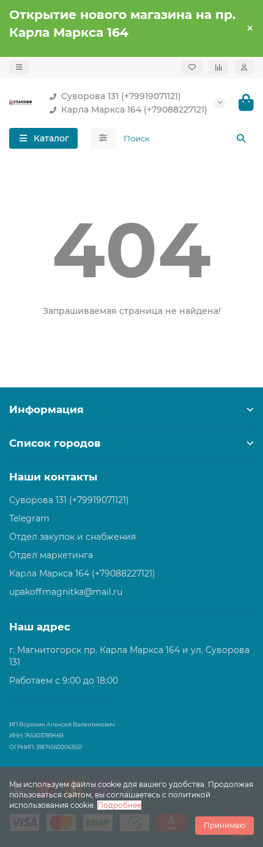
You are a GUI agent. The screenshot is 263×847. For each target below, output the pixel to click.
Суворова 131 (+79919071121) (121, 96)
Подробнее (119, 805)
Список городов (54, 443)
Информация (46, 409)
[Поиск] (241, 138)
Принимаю (224, 825)
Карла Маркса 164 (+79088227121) (134, 109)
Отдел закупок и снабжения (72, 536)
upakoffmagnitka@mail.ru (65, 591)
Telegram (29, 518)
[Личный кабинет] (244, 67)
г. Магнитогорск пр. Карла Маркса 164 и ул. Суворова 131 (129, 656)
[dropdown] (19, 67)
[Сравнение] (218, 67)
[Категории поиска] (103, 138)
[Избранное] (192, 67)
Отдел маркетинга (51, 555)
